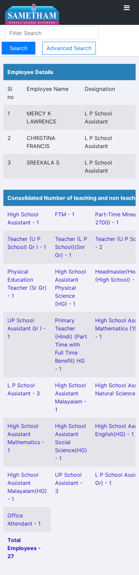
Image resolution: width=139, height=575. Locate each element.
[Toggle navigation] (126, 8)
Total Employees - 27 (24, 548)
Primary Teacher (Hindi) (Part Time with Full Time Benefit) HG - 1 (71, 344)
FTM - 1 (64, 214)
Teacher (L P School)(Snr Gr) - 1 (71, 247)
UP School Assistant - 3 (68, 482)
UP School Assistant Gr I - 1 (26, 328)
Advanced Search (69, 48)
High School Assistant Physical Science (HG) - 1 (70, 287)
